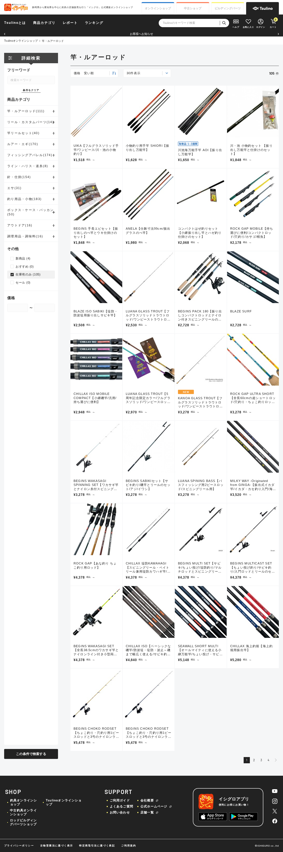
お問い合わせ (120, 812)
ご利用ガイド (120, 800)
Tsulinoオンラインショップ (21, 40)
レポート (70, 22)
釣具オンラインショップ (23, 802)
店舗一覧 (147, 812)
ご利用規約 (128, 845)
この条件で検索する (31, 754)
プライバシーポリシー (19, 845)
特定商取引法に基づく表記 (97, 845)
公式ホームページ (153, 806)
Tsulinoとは (15, 22)
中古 (192, 8)
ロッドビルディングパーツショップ (23, 822)
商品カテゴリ (44, 22)
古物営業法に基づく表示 (56, 845)
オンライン (158, 8)
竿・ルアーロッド (53, 40)
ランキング (94, 22)
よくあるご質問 (121, 806)
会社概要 (147, 800)
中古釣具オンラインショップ (23, 812)
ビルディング (228, 8)
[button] (4, 33)
